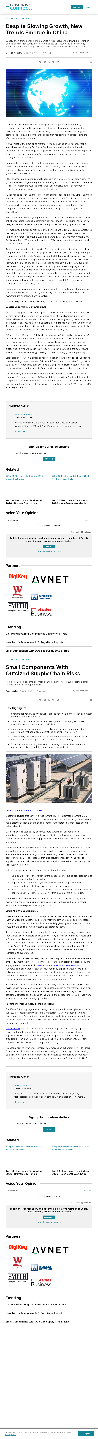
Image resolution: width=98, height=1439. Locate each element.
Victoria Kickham (14, 53)
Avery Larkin (12, 691)
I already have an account (49, 551)
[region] (49, 526)
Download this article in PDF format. (24, 810)
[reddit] (53, 61)
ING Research (13, 1028)
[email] (57, 61)
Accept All (86, 1434)
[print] (91, 61)
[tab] (13, 520)
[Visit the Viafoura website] (86, 532)
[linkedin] (45, 61)
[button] (7, 7)
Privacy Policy (10, 1435)
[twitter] (49, 61)
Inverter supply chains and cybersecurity (58, 965)
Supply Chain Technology (17, 19)
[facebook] (40, 61)
